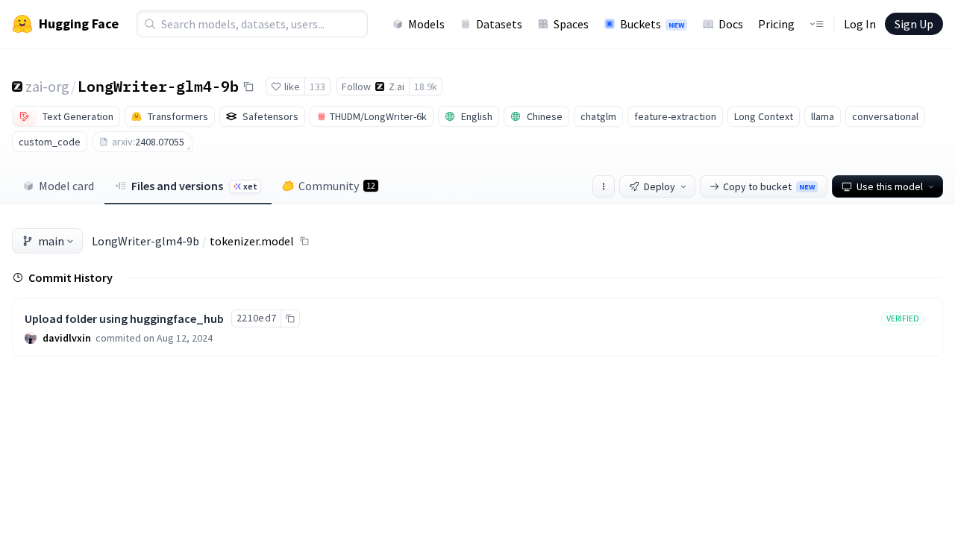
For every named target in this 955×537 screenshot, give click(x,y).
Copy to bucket (769, 186)
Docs (730, 23)
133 (317, 86)
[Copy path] (304, 240)
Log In (860, 23)
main (51, 240)
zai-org (47, 86)
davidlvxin (67, 338)
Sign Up (914, 23)
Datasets (499, 23)
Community (336, 185)
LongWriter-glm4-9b (158, 86)
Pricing (776, 23)
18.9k (425, 86)
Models (426, 23)
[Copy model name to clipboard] (248, 86)
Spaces (571, 23)
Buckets (652, 23)
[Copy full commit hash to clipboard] (290, 318)
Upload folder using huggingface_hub (124, 318)
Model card (66, 185)
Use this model (890, 186)
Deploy (659, 186)
